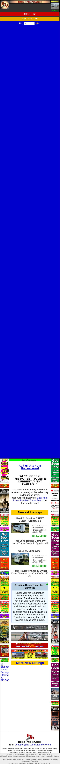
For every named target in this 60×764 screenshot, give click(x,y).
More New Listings (30, 663)
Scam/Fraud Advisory (30, 460)
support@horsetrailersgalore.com (33, 744)
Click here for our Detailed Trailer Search (30, 499)
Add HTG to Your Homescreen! (30, 467)
